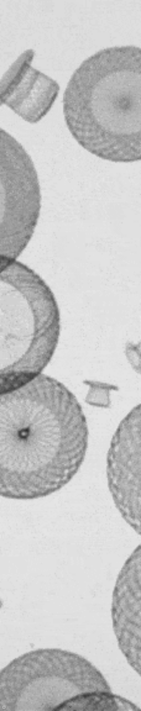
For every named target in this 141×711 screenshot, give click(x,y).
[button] (70, 707)
